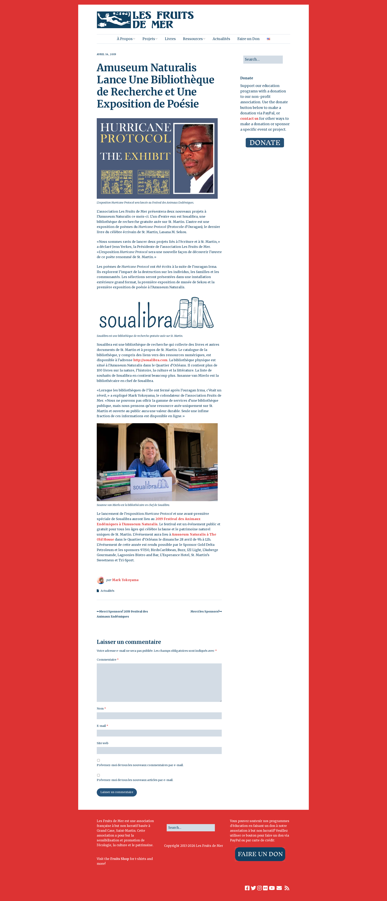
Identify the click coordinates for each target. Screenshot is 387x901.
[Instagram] (259, 888)
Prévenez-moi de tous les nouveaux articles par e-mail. (135, 780)
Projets (149, 39)
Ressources (193, 39)
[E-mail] (279, 888)
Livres (170, 39)
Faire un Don (248, 39)
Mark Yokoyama (125, 580)
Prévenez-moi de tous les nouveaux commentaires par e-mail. (140, 765)
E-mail (102, 726)
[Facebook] (247, 888)
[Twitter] (253, 888)
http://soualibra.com (150, 360)
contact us (249, 118)
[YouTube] (272, 888)
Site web (102, 743)
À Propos (125, 39)
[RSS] (287, 888)
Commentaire (108, 659)
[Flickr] (265, 888)
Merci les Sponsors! (204, 611)
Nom (101, 708)
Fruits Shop (119, 859)
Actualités (221, 39)
